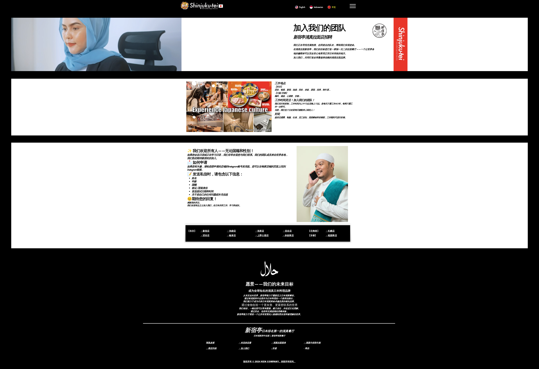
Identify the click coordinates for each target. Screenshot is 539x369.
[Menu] (352, 6)
